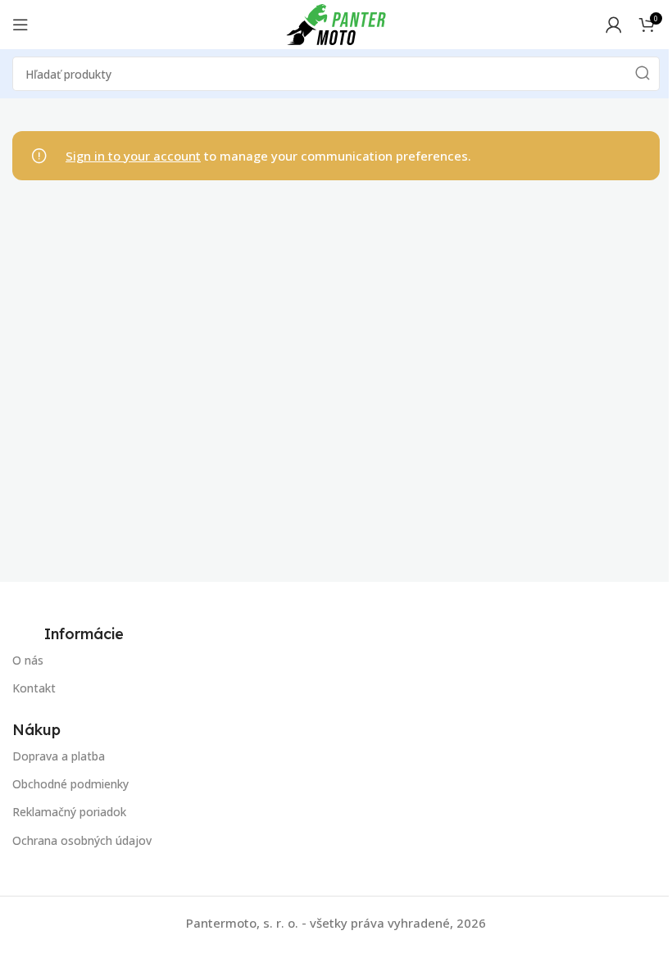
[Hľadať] (642, 74)
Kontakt (34, 688)
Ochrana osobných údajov (82, 840)
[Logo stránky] (336, 23)
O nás (27, 660)
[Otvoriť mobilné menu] (20, 24)
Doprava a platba (58, 756)
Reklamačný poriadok (69, 811)
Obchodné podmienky (70, 784)
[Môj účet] (613, 24)
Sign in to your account (133, 156)
